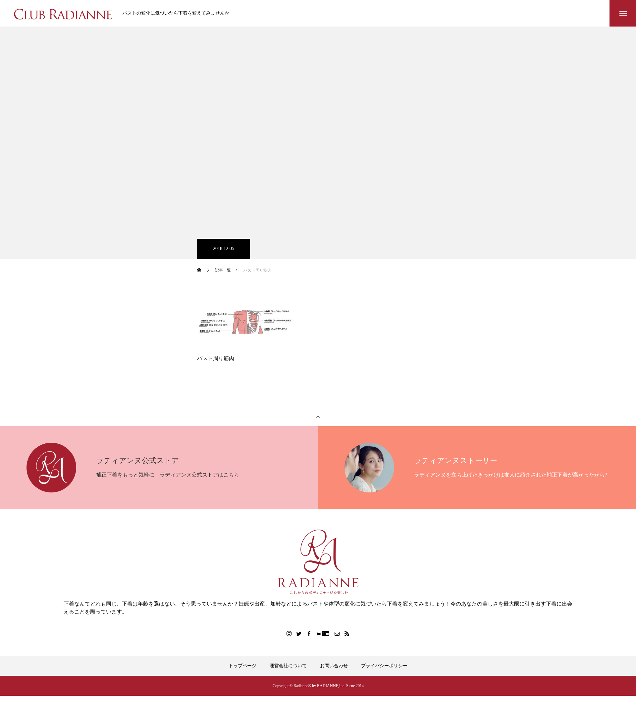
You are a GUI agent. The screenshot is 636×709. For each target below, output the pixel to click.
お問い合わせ (334, 665)
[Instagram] (289, 633)
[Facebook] (309, 633)
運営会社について (288, 665)
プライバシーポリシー (384, 665)
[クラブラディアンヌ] (63, 13)
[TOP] (318, 416)
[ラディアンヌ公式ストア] (318, 562)
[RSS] (347, 633)
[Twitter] (299, 633)
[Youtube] (323, 633)
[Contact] (337, 633)
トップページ (242, 665)
